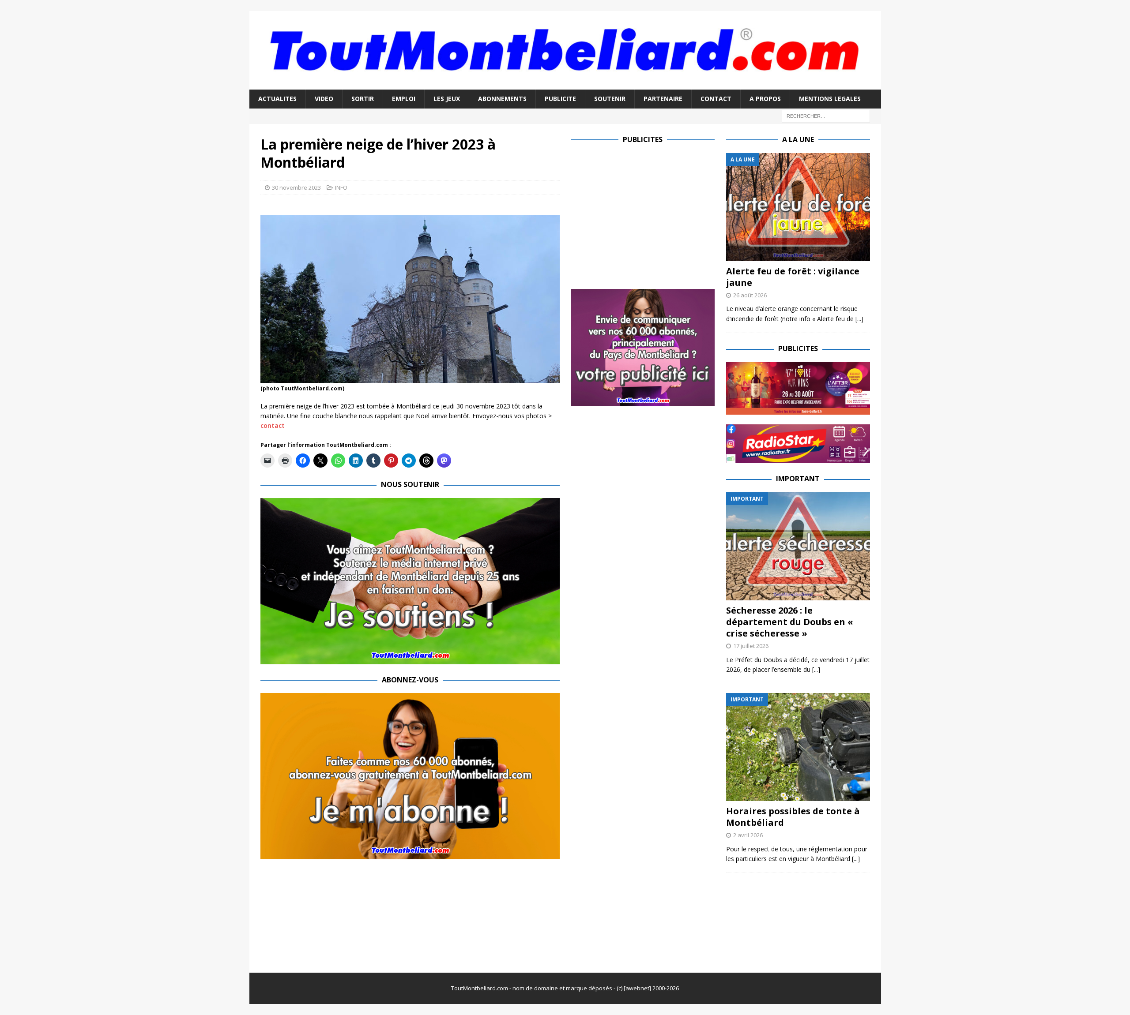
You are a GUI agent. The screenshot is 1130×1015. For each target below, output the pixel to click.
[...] (859, 319)
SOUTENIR (609, 98)
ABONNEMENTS (502, 98)
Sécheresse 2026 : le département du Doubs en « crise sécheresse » (789, 621)
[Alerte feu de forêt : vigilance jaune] (798, 207)
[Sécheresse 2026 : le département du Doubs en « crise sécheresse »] (798, 546)
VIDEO (324, 98)
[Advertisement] (645, 215)
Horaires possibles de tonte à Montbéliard (793, 816)
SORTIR (362, 98)
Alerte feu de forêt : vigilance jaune (792, 276)
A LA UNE (798, 139)
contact (272, 425)
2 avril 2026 (748, 835)
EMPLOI (403, 98)
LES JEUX (446, 98)
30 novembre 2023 (296, 187)
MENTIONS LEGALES (830, 98)
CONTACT (716, 98)
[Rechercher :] (826, 115)
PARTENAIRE (663, 98)
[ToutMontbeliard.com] (565, 84)
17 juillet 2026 (750, 646)
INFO (341, 187)
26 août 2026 (750, 295)
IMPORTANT (798, 478)
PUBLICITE (560, 98)
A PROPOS (765, 98)
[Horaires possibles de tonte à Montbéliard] (798, 747)
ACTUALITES (277, 98)
